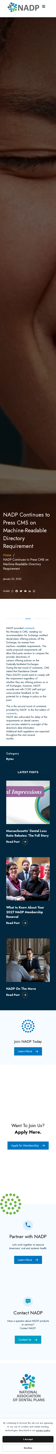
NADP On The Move (21, 989)
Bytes (10, 759)
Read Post (13, 842)
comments (29, 628)
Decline (28, 1448)
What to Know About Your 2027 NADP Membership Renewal (25, 912)
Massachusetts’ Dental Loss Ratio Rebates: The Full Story (27, 833)
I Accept (28, 1439)
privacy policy (43, 1430)
